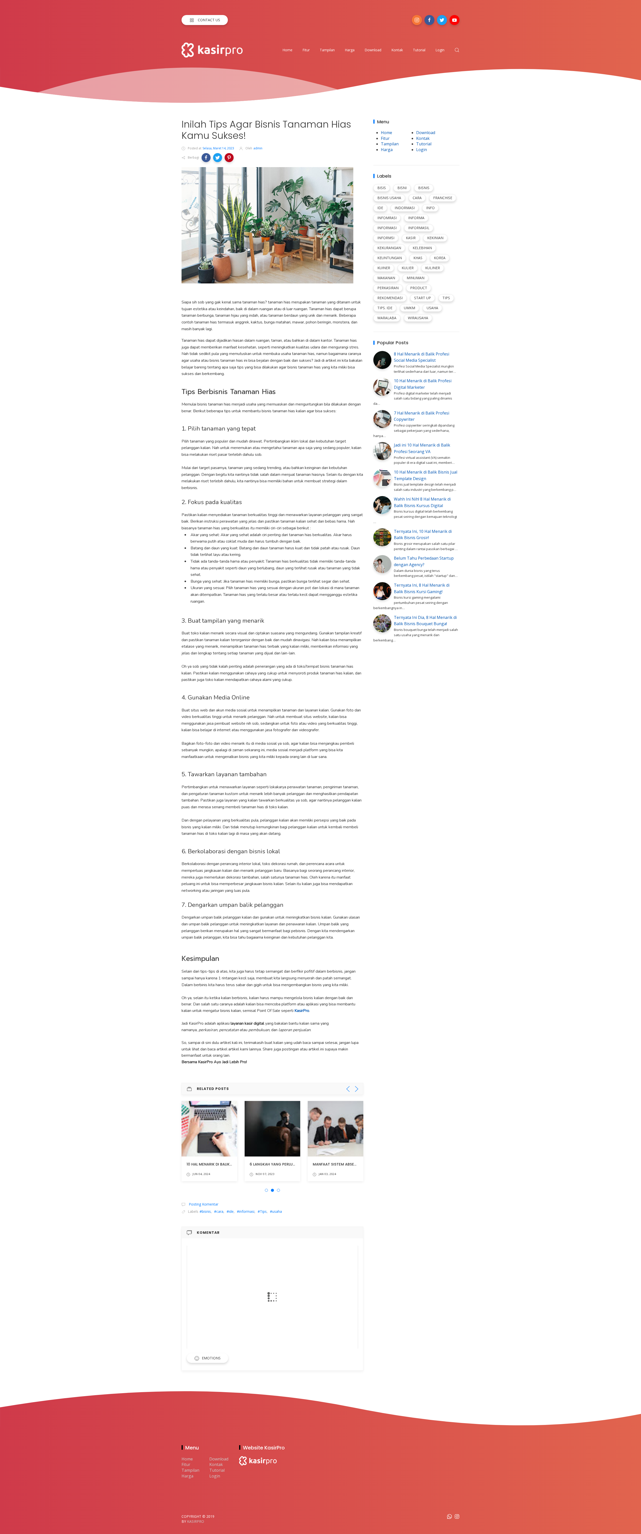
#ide (230, 1211)
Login (439, 50)
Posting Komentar (203, 1204)
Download (373, 50)
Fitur (306, 50)
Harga (350, 50)
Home (287, 50)
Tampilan (327, 50)
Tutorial (419, 50)
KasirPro (195, 1521)
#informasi (245, 1211)
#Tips (262, 1211)
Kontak (397, 50)
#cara (218, 1211)
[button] (206, 157)
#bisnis (205, 1211)
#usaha (276, 1211)
